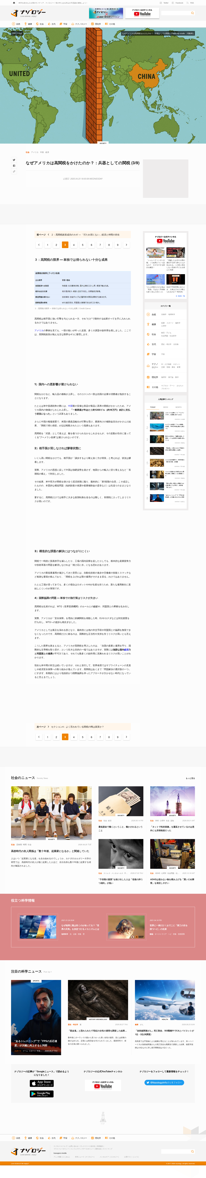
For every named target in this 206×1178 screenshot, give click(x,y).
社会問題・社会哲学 (168, 336)
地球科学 (171, 314)
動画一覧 (181, 296)
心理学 (163, 326)
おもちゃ (180, 385)
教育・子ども (166, 333)
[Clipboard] (14, 171)
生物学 (163, 314)
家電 (178, 367)
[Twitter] (14, 160)
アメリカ (38, 330)
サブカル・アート (168, 385)
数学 (177, 377)
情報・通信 (171, 367)
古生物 (175, 344)
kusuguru (57, 1153)
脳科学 (177, 323)
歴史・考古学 (166, 344)
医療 (163, 323)
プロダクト (165, 388)
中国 (70, 405)
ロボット (176, 364)
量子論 (170, 377)
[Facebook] (14, 165)
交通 (163, 367)
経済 (126, 649)
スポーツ (170, 323)
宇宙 (163, 354)
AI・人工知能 (166, 364)
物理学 (163, 377)
